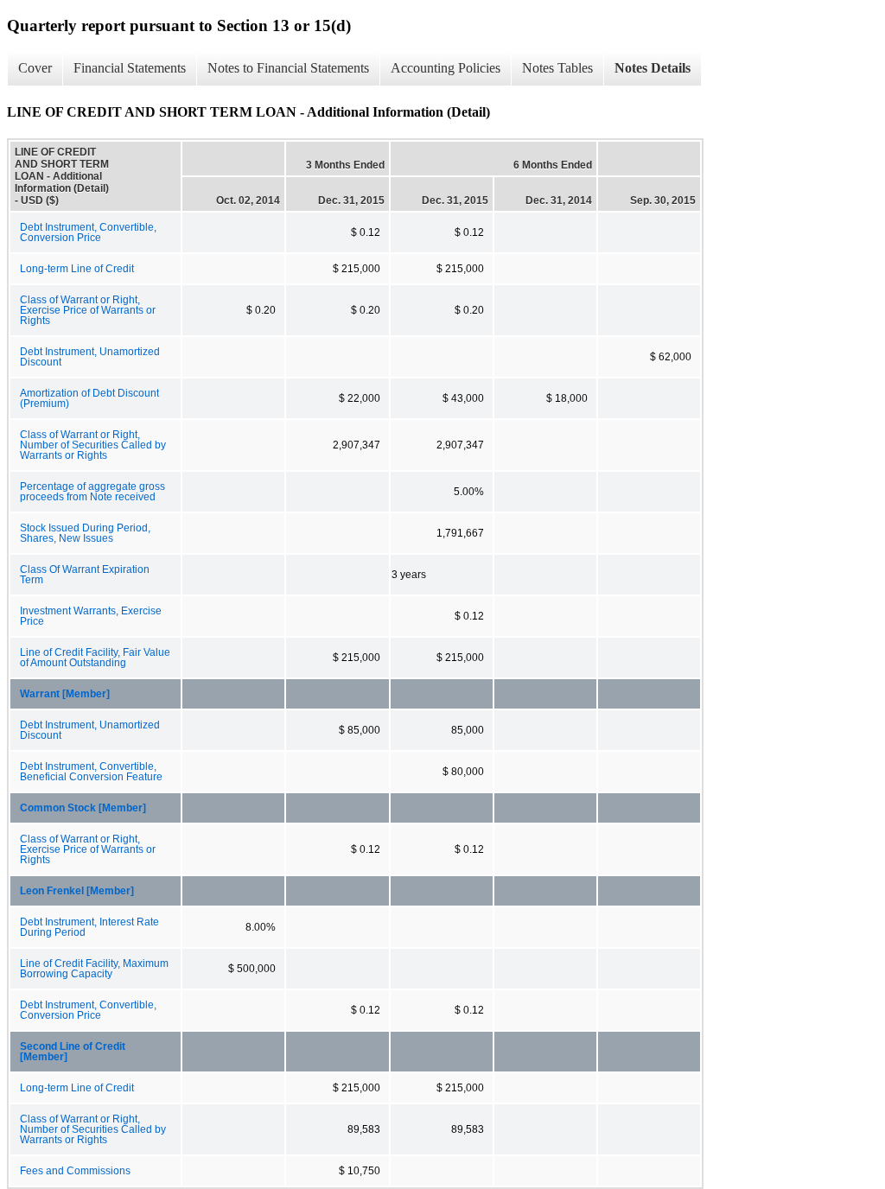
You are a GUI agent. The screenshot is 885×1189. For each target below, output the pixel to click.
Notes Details (652, 67)
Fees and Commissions (75, 1171)
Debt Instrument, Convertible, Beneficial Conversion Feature (91, 771)
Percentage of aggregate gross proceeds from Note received (92, 491)
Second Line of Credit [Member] (72, 1051)
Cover (35, 67)
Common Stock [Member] (83, 808)
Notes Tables (557, 67)
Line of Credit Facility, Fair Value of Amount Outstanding (95, 657)
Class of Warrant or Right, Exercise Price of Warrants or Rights (88, 310)
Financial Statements (129, 67)
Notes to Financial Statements (288, 67)
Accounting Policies (445, 67)
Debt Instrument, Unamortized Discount (90, 357)
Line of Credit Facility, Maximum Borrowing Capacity (94, 968)
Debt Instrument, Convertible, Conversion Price (88, 232)
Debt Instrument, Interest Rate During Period (89, 927)
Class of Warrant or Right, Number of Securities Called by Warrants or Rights (93, 445)
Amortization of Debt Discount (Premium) (89, 398)
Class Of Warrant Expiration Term (85, 574)
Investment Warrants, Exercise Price (91, 616)
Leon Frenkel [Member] (77, 891)
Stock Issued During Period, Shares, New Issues (85, 533)
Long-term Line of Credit (77, 269)
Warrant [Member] (65, 694)
